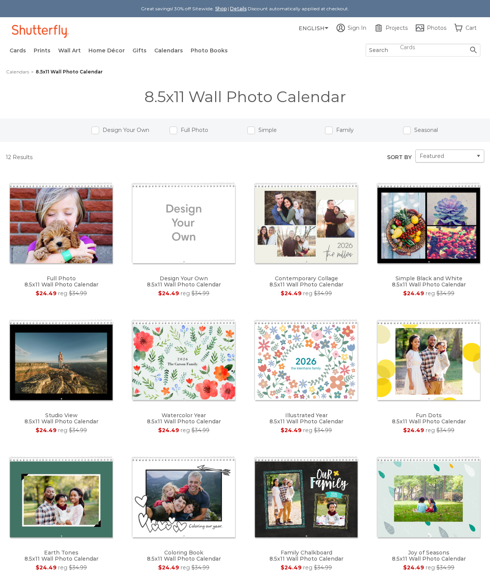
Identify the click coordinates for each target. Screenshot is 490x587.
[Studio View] (61, 359)
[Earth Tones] (61, 496)
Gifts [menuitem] (139, 50)
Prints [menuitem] (42, 50)
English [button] (312, 28)
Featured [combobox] (432, 156)
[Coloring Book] (183, 496)
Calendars (17, 72)
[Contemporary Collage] (306, 222)
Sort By (399, 157)
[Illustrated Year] (306, 359)
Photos (436, 27)
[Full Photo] (61, 222)
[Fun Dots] (428, 359)
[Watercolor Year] (183, 359)
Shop (221, 8)
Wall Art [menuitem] (69, 50)
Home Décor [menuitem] (106, 50)
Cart (471, 27)
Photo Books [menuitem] (209, 50)
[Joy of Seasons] (428, 496)
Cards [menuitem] (18, 50)
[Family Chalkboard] (306, 496)
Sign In (357, 27)
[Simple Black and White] (428, 222)
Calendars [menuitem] (168, 50)
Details (238, 8)
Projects (396, 27)
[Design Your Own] (183, 222)
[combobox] (423, 50)
